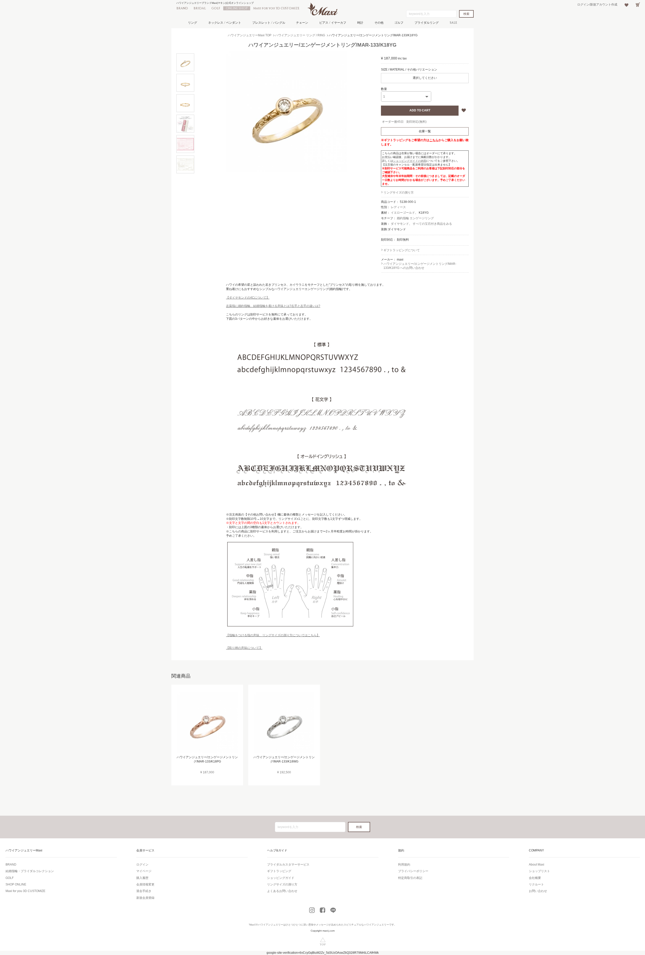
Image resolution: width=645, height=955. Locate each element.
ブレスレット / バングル (268, 23)
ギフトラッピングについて (401, 250)
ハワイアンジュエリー (270, 924)
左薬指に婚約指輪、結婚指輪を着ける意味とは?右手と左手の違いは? (273, 306)
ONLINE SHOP (237, 8)
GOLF (215, 8)
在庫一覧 (425, 131)
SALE (453, 23)
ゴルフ (398, 23)
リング (192, 23)
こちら (433, 140)
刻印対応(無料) (416, 121)
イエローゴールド (403, 212)
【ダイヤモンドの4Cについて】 (247, 297)
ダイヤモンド (400, 224)
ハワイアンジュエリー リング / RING (300, 35)
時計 (360, 23)
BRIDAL (200, 8)
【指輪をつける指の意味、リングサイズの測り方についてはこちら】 (273, 635)
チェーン (302, 23)
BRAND (182, 8)
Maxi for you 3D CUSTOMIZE (276, 8)
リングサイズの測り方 (398, 192)
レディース (398, 207)
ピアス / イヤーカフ (332, 23)
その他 (378, 23)
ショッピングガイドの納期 (409, 160)
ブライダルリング (426, 23)
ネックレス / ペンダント (224, 23)
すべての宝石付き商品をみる (432, 224)
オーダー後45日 (393, 121)
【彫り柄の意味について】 (244, 648)
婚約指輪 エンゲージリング (415, 218)
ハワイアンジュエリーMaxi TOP (249, 35)
